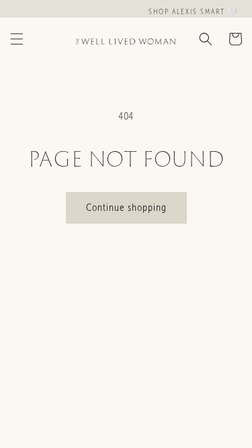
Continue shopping (126, 207)
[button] (17, 39)
